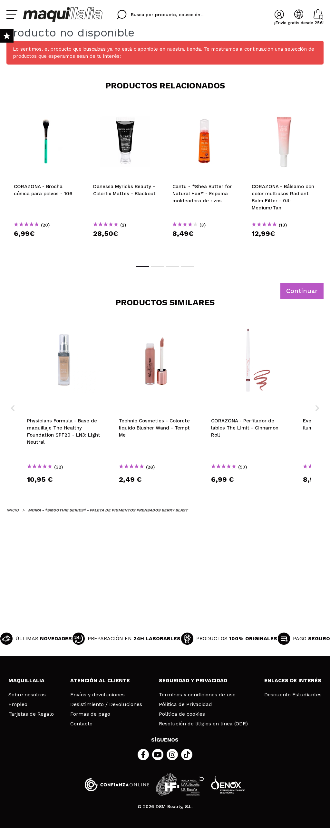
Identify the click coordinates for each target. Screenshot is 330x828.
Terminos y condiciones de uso (197, 694)
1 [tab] (142, 266)
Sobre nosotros (27, 694)
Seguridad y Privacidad (193, 680)
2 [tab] (157, 266)
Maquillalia (26, 680)
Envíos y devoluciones (97, 694)
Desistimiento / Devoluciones (106, 704)
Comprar (46, 245)
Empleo (17, 704)
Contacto (81, 723)
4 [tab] (187, 266)
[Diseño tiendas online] (228, 784)
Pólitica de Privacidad (185, 704)
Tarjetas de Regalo (31, 714)
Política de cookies (182, 714)
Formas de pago (90, 714)
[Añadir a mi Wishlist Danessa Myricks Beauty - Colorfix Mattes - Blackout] (125, 107)
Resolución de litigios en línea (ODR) (203, 723)
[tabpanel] (46, 177)
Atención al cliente (100, 680)
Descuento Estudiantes (293, 694)
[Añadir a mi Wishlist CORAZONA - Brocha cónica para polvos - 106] (46, 107)
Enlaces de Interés (292, 680)
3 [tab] (172, 266)
